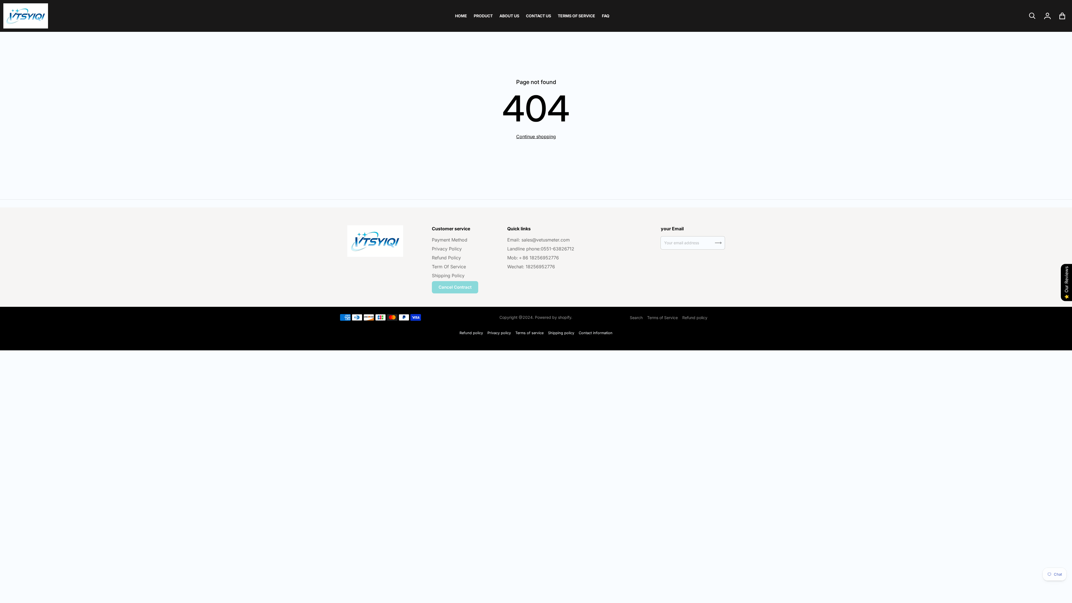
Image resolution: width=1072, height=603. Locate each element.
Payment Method (449, 240)
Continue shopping (536, 136)
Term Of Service (449, 266)
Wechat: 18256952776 (531, 266)
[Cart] (1062, 16)
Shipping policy (561, 333)
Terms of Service (662, 317)
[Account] (1047, 16)
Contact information (595, 333)
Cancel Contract (455, 287)
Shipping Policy (448, 275)
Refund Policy (446, 257)
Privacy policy (499, 333)
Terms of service (529, 333)
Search (636, 317)
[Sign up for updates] (718, 243)
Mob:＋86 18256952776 (533, 257)
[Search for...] (1032, 15)
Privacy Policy (447, 249)
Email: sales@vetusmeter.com (538, 240)
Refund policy (694, 317)
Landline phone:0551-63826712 (540, 249)
